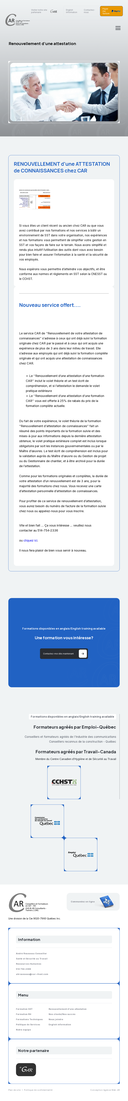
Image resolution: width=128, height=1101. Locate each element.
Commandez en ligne (83, 901)
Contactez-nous (89, 11)
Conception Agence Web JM (105, 1090)
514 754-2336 (23, 969)
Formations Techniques (29, 1019)
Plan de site (14, 1090)
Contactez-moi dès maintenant (58, 653)
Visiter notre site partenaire (39, 11)
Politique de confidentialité (38, 1090)
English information (71, 11)
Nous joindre (56, 1019)
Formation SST (24, 1009)
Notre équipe (23, 1029)
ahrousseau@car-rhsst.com (32, 974)
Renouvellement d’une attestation (68, 1009)
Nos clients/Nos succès (62, 1014)
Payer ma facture (106, 11)
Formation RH (23, 1014)
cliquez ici (30, 540)
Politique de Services (28, 1024)
